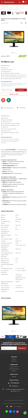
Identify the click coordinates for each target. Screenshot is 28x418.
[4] (6, 23)
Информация (14, 364)
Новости (14, 359)
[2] (3, 23)
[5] (7, 23)
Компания (14, 356)
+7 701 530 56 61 (14, 383)
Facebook (14, 411)
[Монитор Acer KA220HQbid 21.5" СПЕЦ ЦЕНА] (14, 38)
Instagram (17, 411)
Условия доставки (14, 368)
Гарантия (14, 370)
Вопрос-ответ (14, 374)
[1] (2, 23)
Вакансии (14, 361)
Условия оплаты (14, 366)
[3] (5, 23)
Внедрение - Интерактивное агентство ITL (14, 403)
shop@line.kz (15, 386)
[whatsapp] (6, 411)
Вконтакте (10, 411)
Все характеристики (6, 81)
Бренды (14, 376)
